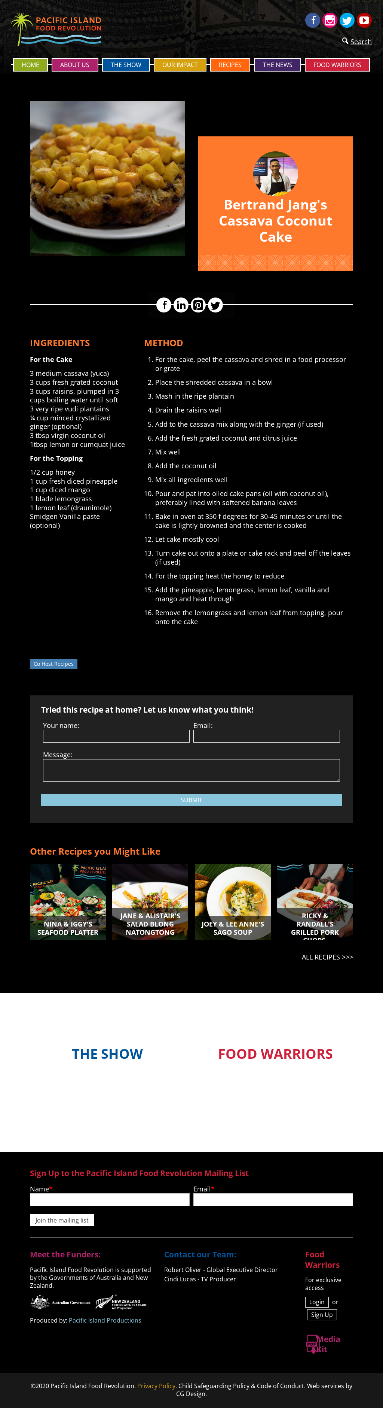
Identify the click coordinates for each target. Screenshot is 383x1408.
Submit (191, 800)
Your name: (61, 725)
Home (30, 65)
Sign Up (322, 1315)
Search (361, 41)
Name (39, 1188)
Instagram (329, 20)
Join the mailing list (62, 1220)
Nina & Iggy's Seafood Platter (67, 928)
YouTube (364, 20)
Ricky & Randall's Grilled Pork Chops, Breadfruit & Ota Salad (315, 936)
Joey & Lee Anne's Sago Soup (233, 928)
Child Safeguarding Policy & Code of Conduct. (242, 1386)
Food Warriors (337, 65)
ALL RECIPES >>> (327, 956)
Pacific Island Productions (105, 1320)
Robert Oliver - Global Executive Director (221, 1270)
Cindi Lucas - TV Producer (200, 1279)
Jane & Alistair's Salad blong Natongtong (150, 924)
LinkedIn (181, 304)
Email (202, 1188)
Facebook (312, 20)
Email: (203, 725)
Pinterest (198, 304)
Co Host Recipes (54, 663)
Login (317, 1302)
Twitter (347, 20)
